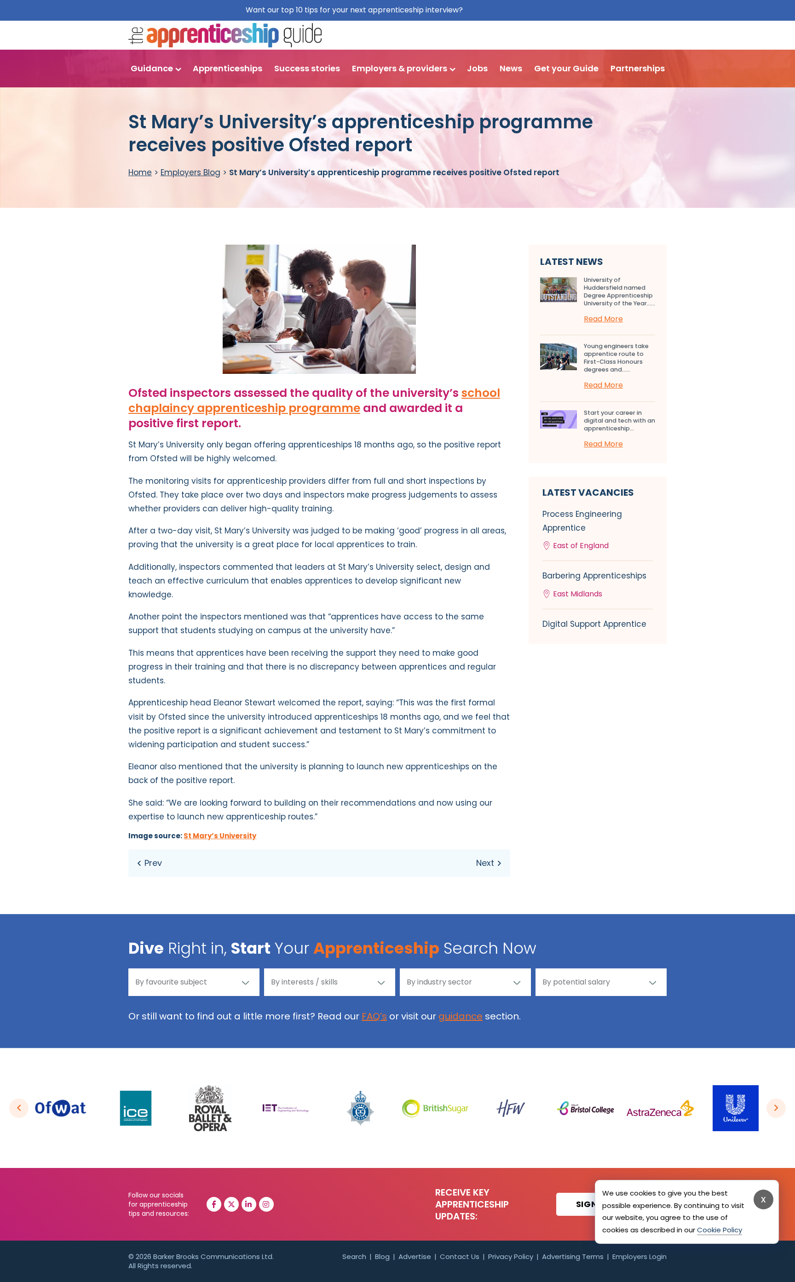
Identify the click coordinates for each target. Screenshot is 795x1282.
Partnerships (638, 68)
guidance (460, 1016)
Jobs (477, 68)
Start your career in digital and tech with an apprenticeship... (619, 420)
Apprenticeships (227, 68)
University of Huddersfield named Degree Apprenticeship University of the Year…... (619, 291)
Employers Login (639, 1256)
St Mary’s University (220, 836)
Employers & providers (399, 68)
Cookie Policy (719, 1230)
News (511, 68)
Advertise (414, 1256)
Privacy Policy (510, 1256)
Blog (382, 1256)
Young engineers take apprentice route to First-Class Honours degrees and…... (616, 357)
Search (354, 1256)
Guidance (152, 68)
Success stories (307, 68)
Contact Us (459, 1256)
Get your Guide (566, 68)
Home (140, 172)
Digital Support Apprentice (594, 624)
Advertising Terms (573, 1256)
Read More (603, 319)
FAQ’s (374, 1016)
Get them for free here (507, 10)
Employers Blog (190, 172)
